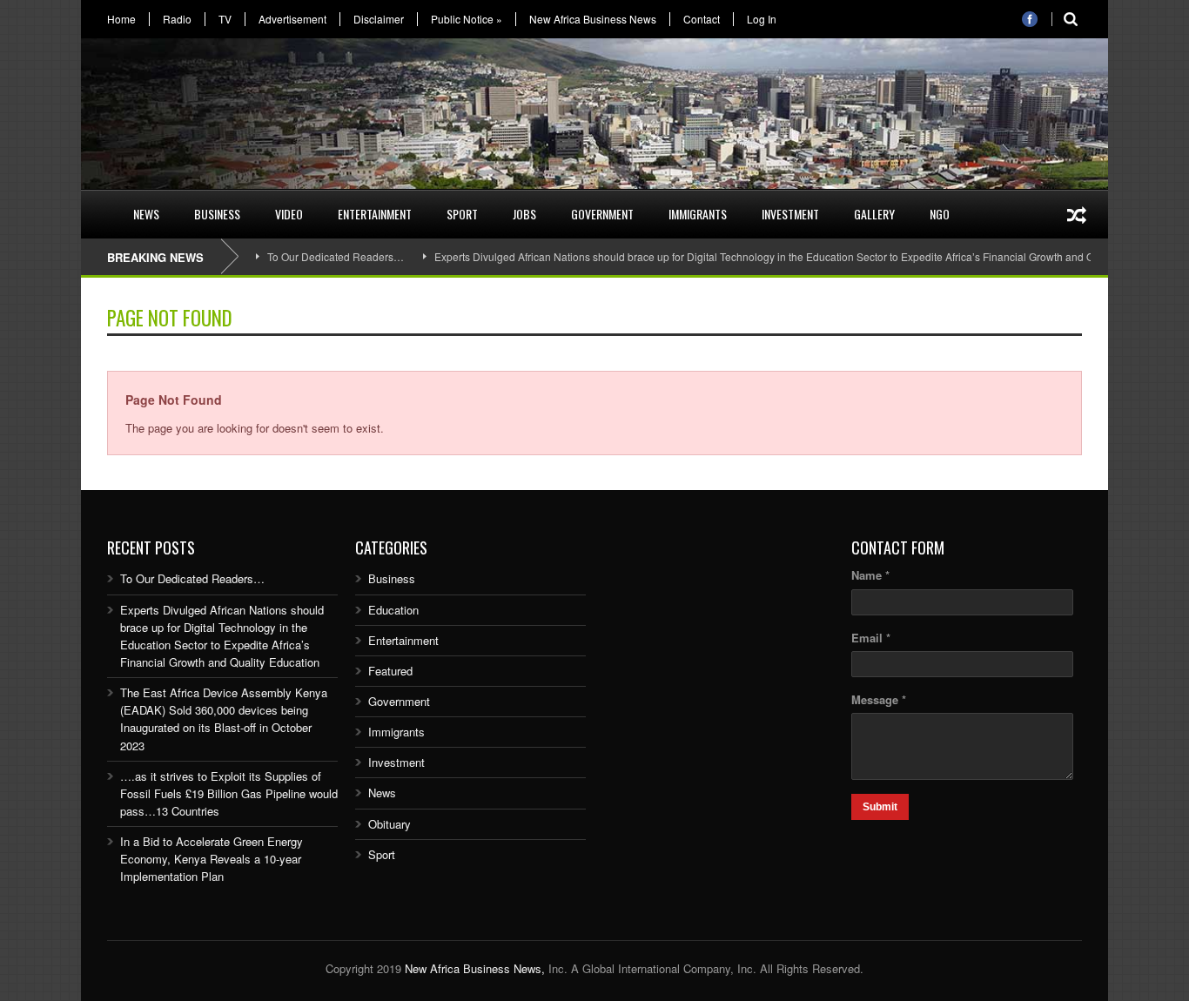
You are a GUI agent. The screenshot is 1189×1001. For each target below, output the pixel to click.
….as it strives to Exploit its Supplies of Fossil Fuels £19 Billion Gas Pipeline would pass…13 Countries (229, 793)
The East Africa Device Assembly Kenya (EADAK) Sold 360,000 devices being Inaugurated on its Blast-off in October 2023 (223, 718)
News (146, 214)
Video (289, 214)
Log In (761, 19)
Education (393, 609)
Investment (790, 214)
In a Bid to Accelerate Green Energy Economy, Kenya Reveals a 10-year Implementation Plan (211, 858)
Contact (701, 19)
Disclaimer (378, 19)
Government (602, 214)
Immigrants (697, 214)
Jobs (524, 214)
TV (225, 19)
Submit (880, 807)
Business (217, 214)
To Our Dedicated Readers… (335, 256)
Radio (177, 19)
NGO (940, 214)
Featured (390, 670)
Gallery (874, 214)
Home (121, 19)
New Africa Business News (592, 19)
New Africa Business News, (475, 968)
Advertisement (292, 19)
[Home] (98, 204)
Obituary (389, 824)
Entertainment (375, 214)
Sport (462, 214)
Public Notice (466, 19)
